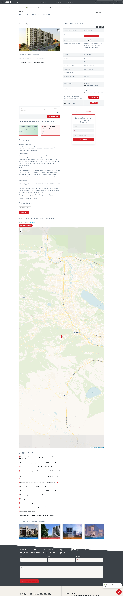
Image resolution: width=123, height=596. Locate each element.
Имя (21, 556)
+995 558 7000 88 (84, 112)
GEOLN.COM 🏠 (23, 7)
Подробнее (89, 40)
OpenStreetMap (97, 447)
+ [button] (20, 229)
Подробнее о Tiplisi (24, 207)
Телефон (78, 556)
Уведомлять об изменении (92, 36)
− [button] (20, 231)
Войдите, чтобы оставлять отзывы (33, 62)
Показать (24, 212)
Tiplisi (21, 12)
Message (22, 565)
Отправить (84, 139)
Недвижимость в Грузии (34, 7)
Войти (119, 2)
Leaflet (92, 447)
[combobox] (75, 130)
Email (49, 556)
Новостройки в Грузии (47, 7)
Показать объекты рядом (25, 225)
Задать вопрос (94, 97)
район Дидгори (33, 222)
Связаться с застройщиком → (28, 134)
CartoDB (102, 447)
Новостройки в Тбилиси (61, 7)
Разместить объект (105, 2)
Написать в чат (54, 116)
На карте (99, 12)
